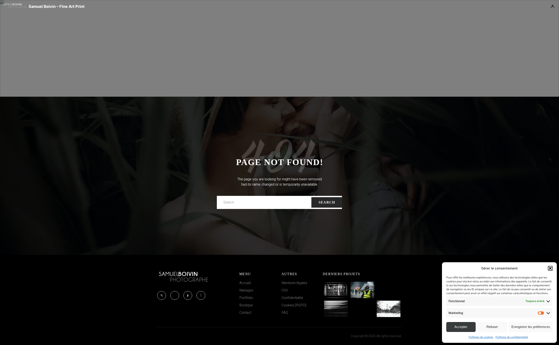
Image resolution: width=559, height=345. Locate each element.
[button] (550, 268)
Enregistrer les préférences (530, 327)
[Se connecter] (553, 6)
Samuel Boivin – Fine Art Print (57, 6)
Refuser (492, 327)
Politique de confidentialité (511, 337)
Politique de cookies (481, 337)
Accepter (460, 327)
